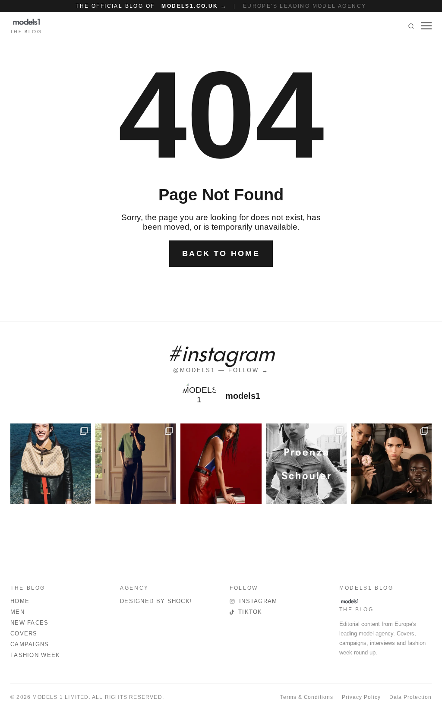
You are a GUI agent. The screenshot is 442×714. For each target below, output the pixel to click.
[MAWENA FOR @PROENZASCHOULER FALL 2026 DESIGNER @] (306, 463)
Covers (24, 633)
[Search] (411, 26)
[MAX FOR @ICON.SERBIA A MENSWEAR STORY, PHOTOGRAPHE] (50, 463)
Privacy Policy (361, 697)
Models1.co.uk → (194, 6)
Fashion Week (35, 655)
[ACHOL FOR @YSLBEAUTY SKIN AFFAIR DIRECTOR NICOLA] (391, 463)
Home (19, 601)
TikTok (250, 612)
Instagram (258, 601)
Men (17, 612)
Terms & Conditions (306, 697)
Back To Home (221, 253)
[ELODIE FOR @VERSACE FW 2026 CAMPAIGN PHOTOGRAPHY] (220, 463)
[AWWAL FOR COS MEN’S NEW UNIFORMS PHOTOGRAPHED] (135, 463)
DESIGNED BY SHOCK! (156, 601)
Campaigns (29, 644)
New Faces (29, 622)
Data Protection (410, 697)
